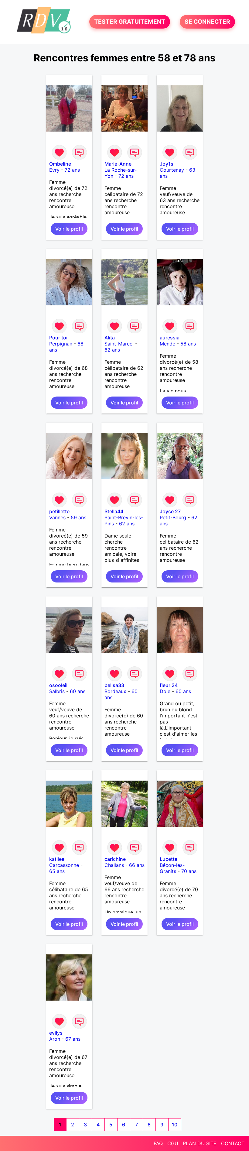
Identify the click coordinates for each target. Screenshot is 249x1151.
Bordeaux (115, 691)
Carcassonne (64, 865)
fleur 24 (169, 685)
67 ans (72, 1039)
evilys (56, 1033)
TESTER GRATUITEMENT (129, 22)
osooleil (58, 685)
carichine (115, 859)
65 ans (57, 871)
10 (174, 1125)
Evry (54, 170)
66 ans (137, 865)
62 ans (112, 350)
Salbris (57, 691)
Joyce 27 (170, 511)
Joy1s (166, 164)
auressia (169, 338)
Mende (167, 344)
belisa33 (114, 685)
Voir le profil (69, 229)
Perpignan (60, 344)
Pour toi (58, 338)
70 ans (188, 871)
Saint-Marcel (119, 344)
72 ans (72, 170)
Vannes (57, 517)
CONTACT (232, 1143)
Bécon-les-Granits (172, 868)
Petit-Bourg (173, 517)
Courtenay (172, 170)
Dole (165, 691)
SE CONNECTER (207, 22)
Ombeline (60, 164)
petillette (59, 511)
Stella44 (113, 511)
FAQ (158, 1143)
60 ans (77, 691)
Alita (109, 338)
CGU (172, 1143)
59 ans (78, 517)
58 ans (188, 344)
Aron (54, 1039)
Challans (114, 865)
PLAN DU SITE (200, 1143)
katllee (56, 859)
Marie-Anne (117, 164)
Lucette (168, 859)
